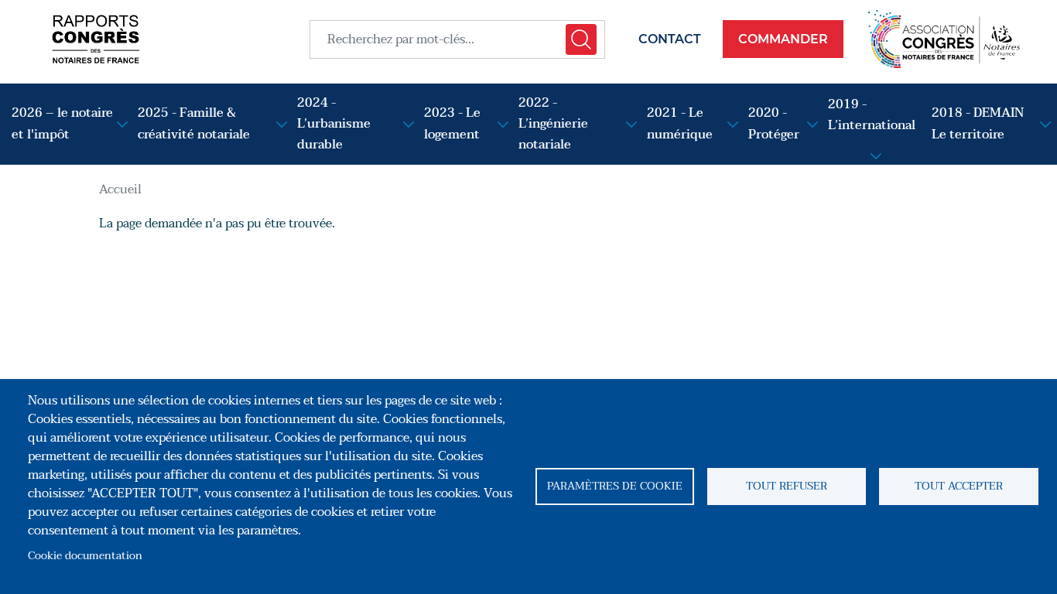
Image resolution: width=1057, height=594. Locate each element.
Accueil (120, 189)
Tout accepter (959, 486)
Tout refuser (786, 486)
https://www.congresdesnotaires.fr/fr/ (944, 39)
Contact (669, 39)
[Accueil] (95, 39)
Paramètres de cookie (614, 486)
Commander (783, 39)
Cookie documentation (85, 556)
